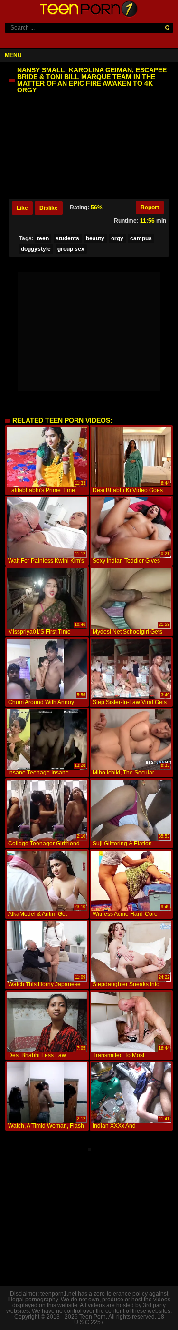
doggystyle (36, 249)
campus (141, 238)
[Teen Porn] (89, 9)
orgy (117, 238)
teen (43, 238)
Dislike (48, 208)
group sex (70, 249)
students (67, 238)
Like (22, 208)
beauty (95, 238)
